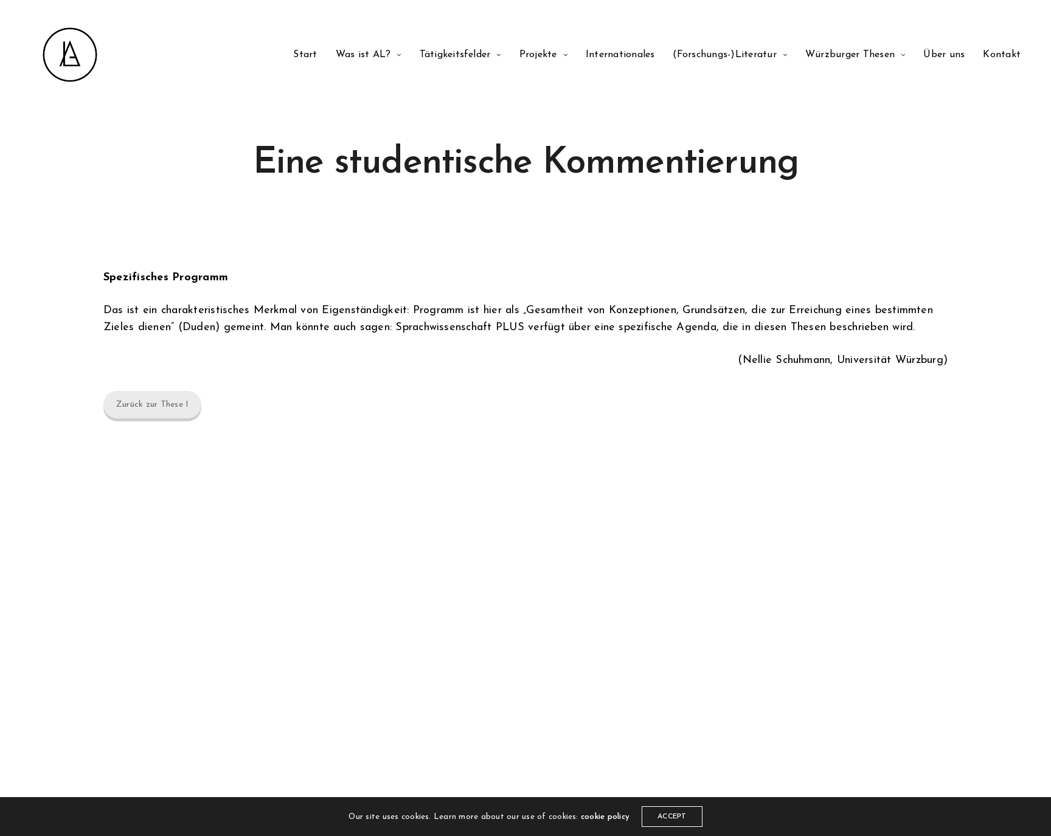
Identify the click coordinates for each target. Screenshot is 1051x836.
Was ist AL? (363, 55)
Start (305, 55)
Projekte (538, 55)
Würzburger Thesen (850, 55)
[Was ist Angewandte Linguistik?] (69, 54)
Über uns (944, 55)
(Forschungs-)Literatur (724, 55)
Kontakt (1002, 55)
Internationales (620, 55)
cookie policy (605, 817)
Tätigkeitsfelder (455, 55)
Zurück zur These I (152, 404)
